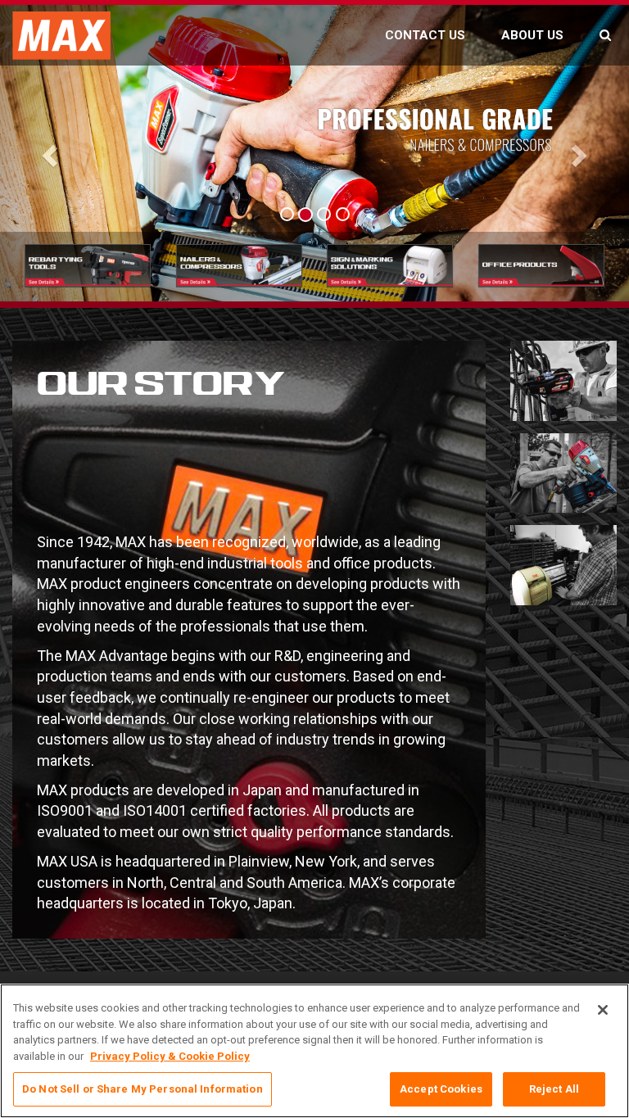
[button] (47, 150)
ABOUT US (532, 35)
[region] (314, 1051)
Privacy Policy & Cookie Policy (170, 1056)
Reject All (554, 1089)
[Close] (603, 1010)
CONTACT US (425, 35)
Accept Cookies (441, 1089)
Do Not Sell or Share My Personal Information (142, 1089)
